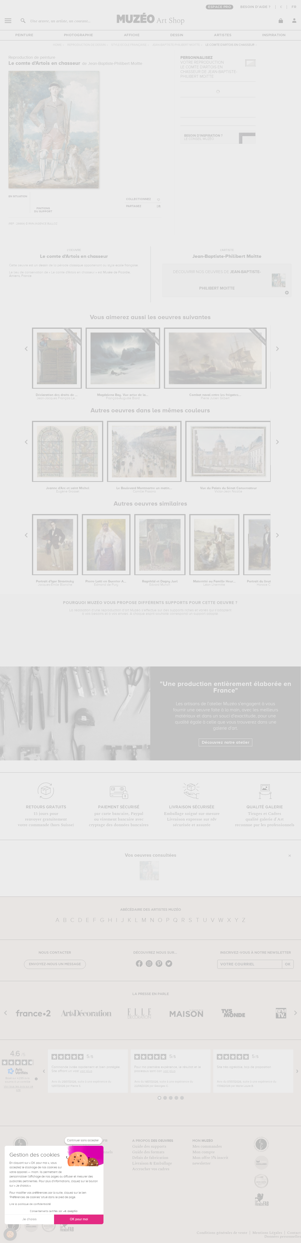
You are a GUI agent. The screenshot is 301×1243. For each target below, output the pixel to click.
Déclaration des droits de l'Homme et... (57, 396)
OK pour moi (79, 1219)
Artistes (222, 35)
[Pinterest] (160, 966)
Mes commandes (207, 1146)
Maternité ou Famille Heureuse (214, 583)
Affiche (132, 35)
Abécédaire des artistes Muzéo (150, 909)
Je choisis (29, 1219)
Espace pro (219, 7)
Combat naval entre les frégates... (215, 396)
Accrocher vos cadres (150, 1169)
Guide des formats (148, 1152)
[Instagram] (150, 966)
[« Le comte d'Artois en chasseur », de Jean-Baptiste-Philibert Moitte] (149, 870)
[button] (10, 1234)
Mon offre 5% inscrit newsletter (210, 1160)
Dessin (176, 35)
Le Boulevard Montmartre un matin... (144, 490)
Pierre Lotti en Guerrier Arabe (106, 583)
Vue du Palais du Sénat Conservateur (228, 490)
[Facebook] (140, 966)
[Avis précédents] (44, 1071)
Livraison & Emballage (152, 1163)
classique (76, 265)
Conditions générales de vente (222, 1232)
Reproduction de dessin (86, 44)
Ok (288, 964)
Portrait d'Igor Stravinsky (55, 583)
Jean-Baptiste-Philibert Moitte (176, 44)
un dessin (41, 265)
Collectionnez (138, 199)
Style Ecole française (129, 44)
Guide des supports (149, 1146)
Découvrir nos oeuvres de (217, 280)
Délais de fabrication (150, 1158)
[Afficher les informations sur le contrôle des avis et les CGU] (36, 1079)
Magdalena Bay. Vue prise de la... (122, 396)
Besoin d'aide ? (255, 7)
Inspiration (274, 35)
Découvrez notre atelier (226, 742)
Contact (294, 1232)
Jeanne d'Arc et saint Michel (67, 490)
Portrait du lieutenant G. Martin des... (268, 583)
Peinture (24, 35)
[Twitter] (170, 966)
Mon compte (203, 1152)
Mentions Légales (267, 1232)
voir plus (86, 1071)
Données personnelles (282, 1236)
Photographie (78, 35)
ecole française (126, 265)
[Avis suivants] (297, 1071)
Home (57, 44)
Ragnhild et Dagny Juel (160, 583)
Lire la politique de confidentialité (30, 1204)
